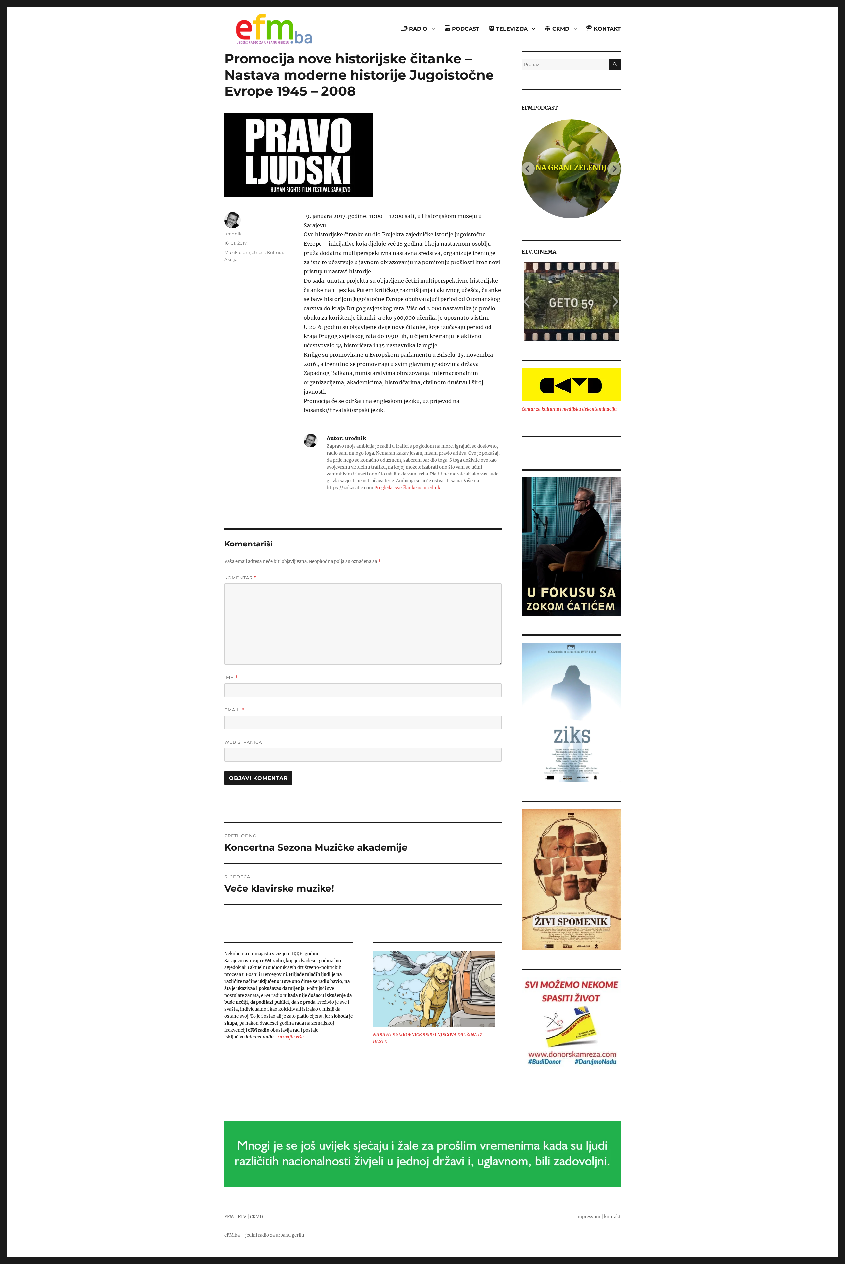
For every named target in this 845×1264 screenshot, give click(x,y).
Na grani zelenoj (571, 167)
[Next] (614, 168)
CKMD (256, 1217)
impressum (588, 1217)
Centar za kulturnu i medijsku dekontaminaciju (569, 409)
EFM (229, 1217)
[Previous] (528, 168)
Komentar (240, 577)
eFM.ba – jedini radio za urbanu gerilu (264, 1235)
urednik (233, 233)
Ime (231, 677)
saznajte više (291, 1037)
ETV (242, 1217)
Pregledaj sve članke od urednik (407, 488)
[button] (526, 301)
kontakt (612, 1217)
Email (234, 710)
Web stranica (243, 742)
